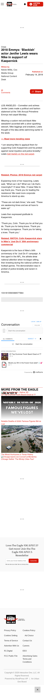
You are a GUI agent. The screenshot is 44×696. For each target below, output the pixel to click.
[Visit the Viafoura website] (38, 372)
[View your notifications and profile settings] (25, 4)
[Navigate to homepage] (14, 4)
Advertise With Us (11, 646)
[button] (22, 47)
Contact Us (27, 641)
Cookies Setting (10, 636)
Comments (5, 92)
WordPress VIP (21, 679)
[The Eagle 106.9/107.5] (14, 623)
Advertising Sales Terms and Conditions (30, 659)
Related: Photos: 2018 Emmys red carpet (21, 174)
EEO (25, 651)
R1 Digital (8, 651)
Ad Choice (29, 636)
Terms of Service (11, 641)
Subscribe (33, 561)
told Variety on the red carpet (20, 153)
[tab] (7, 339)
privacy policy (25, 564)
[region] (22, 347)
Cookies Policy (29, 630)
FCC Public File (10, 656)
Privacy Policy (10, 630)
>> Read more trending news (15, 138)
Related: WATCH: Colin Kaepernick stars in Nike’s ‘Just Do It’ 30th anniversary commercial (21, 241)
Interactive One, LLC (28, 673)
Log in (33, 321)
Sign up (38, 321)
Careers (26, 646)
